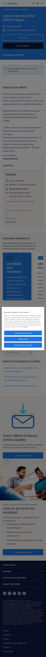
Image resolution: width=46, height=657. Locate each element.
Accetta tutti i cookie (23, 345)
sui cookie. (25, 326)
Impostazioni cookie (23, 333)
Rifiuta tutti (23, 339)
